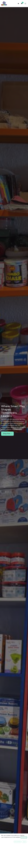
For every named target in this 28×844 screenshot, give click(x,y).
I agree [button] (24, 841)
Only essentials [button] (17, 841)
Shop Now (7, 434)
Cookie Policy (24, 837)
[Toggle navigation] (25, 3)
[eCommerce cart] (18, 3)
